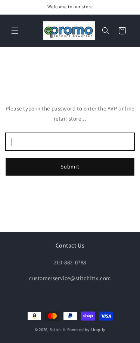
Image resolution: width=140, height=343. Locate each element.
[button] (15, 30)
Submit (70, 166)
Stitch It (58, 329)
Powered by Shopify (86, 329)
